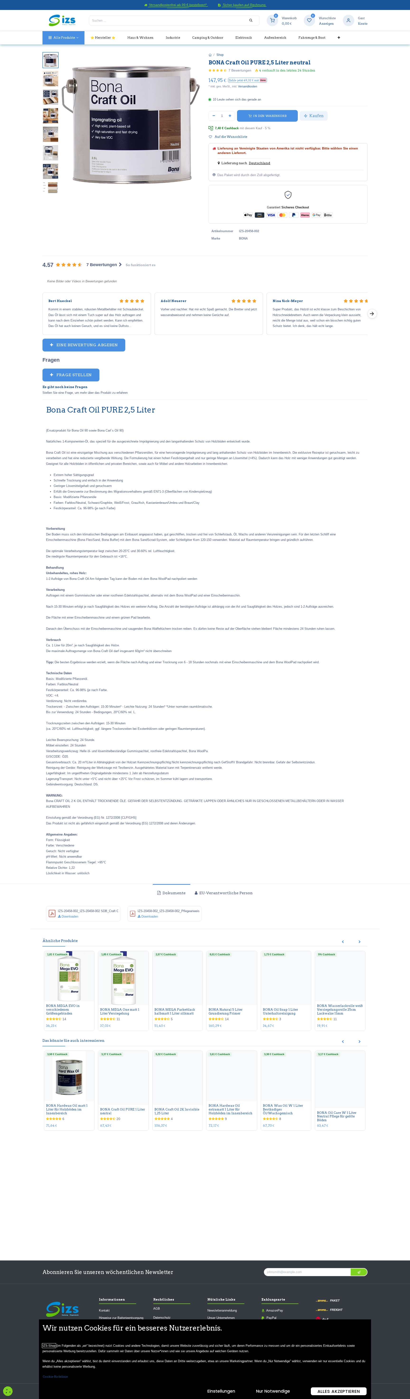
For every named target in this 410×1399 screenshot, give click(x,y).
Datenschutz (162, 1317)
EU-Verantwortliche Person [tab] (225, 893)
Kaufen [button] (316, 115)
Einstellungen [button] (221, 1391)
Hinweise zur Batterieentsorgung (121, 1318)
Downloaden (69, 916)
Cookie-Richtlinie (55, 1376)
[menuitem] (63, 37)
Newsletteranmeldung (222, 1310)
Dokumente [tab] (174, 893)
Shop (220, 55)
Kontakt (104, 1310)
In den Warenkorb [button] (269, 116)
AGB (156, 1308)
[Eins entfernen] (214, 116)
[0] (272, 20)
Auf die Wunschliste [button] (230, 137)
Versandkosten (247, 86)
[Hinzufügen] (230, 116)
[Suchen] (250, 20)
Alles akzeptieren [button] (338, 1391)
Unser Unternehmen (221, 1318)
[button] (247, 80)
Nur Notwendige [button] (273, 1391)
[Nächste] (372, 313)
